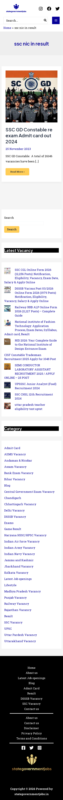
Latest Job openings (18, 579)
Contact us (31, 709)
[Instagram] (41, 9)
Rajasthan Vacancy (17, 610)
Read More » (17, 170)
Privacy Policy (31, 733)
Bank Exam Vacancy (18, 473)
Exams (8, 523)
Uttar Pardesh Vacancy (20, 635)
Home (31, 667)
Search (9, 217)
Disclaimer (31, 728)
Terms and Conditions (31, 738)
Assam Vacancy (15, 466)
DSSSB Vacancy (15, 516)
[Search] (45, 20)
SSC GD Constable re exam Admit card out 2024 (29, 135)
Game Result (12, 529)
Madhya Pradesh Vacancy (22, 591)
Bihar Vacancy (14, 479)
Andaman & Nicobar (18, 460)
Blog (7, 485)
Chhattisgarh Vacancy (20, 504)
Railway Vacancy (16, 603)
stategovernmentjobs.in (31, 794)
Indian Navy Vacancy (19, 554)
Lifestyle (10, 585)
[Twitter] (57, 9)
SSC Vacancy (13, 622)
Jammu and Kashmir (19, 560)
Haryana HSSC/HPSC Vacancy (25, 535)
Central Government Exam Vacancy (29, 491)
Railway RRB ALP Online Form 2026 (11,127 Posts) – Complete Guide (36, 311)
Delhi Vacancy (14, 510)
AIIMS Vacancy (15, 454)
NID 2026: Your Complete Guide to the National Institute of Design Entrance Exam (36, 344)
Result (8, 616)
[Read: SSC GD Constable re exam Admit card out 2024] (31, 96)
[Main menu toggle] (56, 20)
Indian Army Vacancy (19, 547)
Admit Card (12, 448)
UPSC (8, 628)
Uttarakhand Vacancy (20, 641)
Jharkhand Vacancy (18, 566)
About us (31, 673)
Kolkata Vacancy (16, 572)
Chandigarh (12, 498)
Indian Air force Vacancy (22, 541)
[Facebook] (49, 9)
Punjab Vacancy (15, 597)
